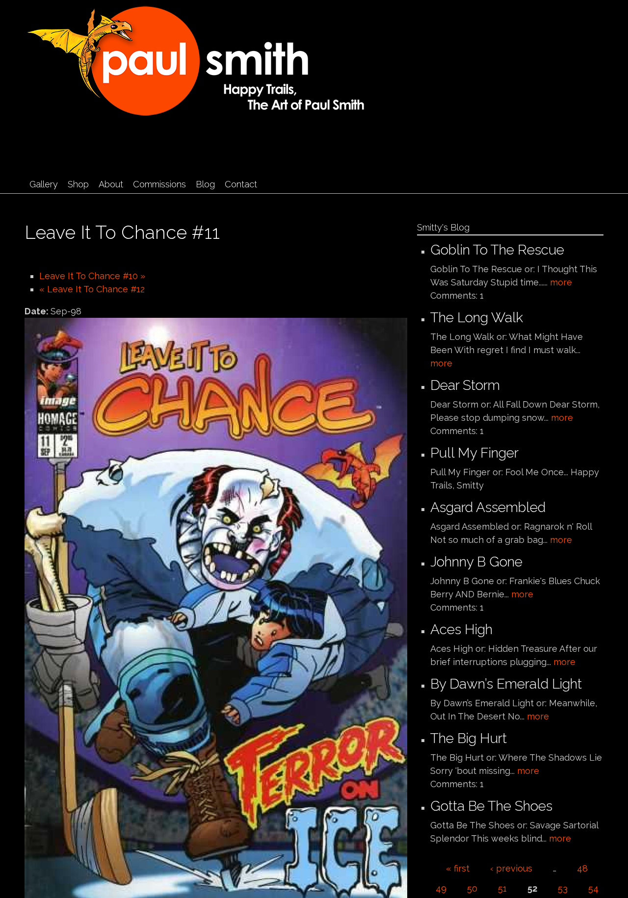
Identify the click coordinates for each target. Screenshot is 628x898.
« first (458, 868)
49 (441, 888)
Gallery (43, 184)
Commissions (159, 184)
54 (593, 888)
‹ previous (511, 868)
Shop (78, 184)
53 (563, 888)
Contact (241, 184)
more (561, 282)
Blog (205, 184)
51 (502, 888)
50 (472, 888)
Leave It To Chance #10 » (92, 276)
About (111, 184)
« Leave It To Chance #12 (92, 289)
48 (582, 868)
